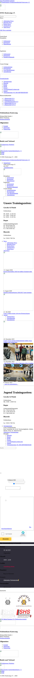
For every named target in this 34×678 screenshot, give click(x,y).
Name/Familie (4, 482)
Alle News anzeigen (5, 30)
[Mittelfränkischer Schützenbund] (2, 152)
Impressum (6, 127)
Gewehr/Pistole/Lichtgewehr (11, 89)
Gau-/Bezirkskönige (9, 70)
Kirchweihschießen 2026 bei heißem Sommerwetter (17, 271)
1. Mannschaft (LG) (8, 98)
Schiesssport (6, 41)
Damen (5, 88)
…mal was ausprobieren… (10, 384)
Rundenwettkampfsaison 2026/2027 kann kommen (17, 292)
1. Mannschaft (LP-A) (9, 105)
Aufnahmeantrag (8, 167)
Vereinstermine (7, 81)
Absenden (6, 539)
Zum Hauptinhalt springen (7, 0)
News (5, 241)
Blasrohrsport (7, 44)
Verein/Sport (6, 163)
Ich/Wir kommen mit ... (6, 484)
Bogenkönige (7, 68)
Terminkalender (4, 78)
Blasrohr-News (7, 22)
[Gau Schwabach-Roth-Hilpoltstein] (2, 149)
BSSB (5, 86)
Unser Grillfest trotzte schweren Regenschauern (16, 313)
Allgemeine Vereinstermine (10, 432)
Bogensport (6, 42)
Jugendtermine (11, 318)
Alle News (6, 250)
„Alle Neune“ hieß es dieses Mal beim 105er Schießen (18, 363)
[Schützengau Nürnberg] (7, 144)
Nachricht (2, 489)
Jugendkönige (7, 71)
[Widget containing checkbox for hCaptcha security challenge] (13, 533)
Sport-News (6, 27)
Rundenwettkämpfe (8, 57)
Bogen (5, 84)
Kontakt (5, 126)
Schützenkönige (7, 67)
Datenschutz (6, 129)
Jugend (5, 91)
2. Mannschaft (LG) (8, 100)
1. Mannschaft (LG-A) (9, 103)
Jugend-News (7, 25)
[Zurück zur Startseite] (15, 2)
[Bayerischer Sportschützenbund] (11, 151)
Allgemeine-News (8, 21)
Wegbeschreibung (5, 119)
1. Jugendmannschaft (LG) (10, 101)
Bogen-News (7, 24)
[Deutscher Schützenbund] (2, 154)
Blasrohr (5, 83)
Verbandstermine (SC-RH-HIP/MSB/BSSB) (15, 92)
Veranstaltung (3, 480)
